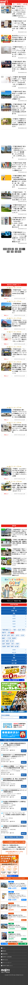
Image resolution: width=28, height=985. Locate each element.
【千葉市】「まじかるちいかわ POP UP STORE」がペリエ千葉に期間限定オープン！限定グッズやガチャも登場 (19, 472)
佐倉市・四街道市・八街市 (8, 643)
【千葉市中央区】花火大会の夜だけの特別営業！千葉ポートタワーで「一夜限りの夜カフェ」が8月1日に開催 (19, 428)
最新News (8, 4)
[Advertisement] (14, 137)
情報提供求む (5, 953)
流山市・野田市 (21, 629)
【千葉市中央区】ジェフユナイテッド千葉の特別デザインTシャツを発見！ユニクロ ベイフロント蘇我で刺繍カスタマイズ (19, 562)
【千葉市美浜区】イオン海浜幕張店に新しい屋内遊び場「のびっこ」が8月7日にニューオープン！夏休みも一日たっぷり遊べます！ (19, 337)
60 (12, 251)
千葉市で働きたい (8, 740)
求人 (14, 4)
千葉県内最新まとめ (6, 629)
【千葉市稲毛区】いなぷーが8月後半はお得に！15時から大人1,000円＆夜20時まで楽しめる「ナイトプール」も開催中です (19, 533)
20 (16, 249)
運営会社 (4, 950)
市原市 (17, 643)
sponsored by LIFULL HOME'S (18, 878)
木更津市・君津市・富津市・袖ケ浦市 (10, 646)
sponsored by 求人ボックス (19, 740)
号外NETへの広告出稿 (6, 956)
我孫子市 (4, 632)
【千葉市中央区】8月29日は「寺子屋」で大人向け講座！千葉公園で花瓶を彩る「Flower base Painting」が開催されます (19, 572)
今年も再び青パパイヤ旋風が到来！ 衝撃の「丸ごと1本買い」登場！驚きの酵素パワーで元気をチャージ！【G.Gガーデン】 (19, 487)
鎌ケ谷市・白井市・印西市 (8, 635)
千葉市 (14, 629)
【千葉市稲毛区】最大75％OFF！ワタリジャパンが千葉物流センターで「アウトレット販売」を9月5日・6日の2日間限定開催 (19, 413)
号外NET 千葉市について (7, 965)
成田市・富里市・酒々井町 (8, 641)
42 (20, 249)
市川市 (22, 635)
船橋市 (3, 638)
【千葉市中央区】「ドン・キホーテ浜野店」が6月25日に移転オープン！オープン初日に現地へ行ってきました (19, 352)
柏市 (11, 632)
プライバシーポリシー (6, 962)
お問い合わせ (5, 959)
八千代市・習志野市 (11, 638)
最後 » (19, 251)
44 (8, 251)
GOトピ (2, 4)
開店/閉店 (19, 4)
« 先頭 (9, 249)
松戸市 (17, 635)
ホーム (3, 948)
